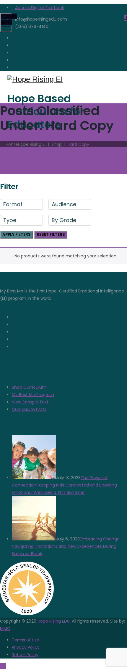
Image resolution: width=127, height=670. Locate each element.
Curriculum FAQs (29, 409)
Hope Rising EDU (54, 621)
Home (24, 144)
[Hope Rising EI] (62, 79)
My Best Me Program (33, 395)
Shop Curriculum (29, 387)
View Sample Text (30, 402)
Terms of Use (25, 640)
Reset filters (51, 234)
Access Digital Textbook (39, 8)
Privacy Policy (26, 647)
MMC (5, 628)
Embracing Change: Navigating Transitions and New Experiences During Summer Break (66, 546)
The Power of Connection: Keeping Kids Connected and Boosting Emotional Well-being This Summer (64, 485)
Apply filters (16, 234)
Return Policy (25, 655)
